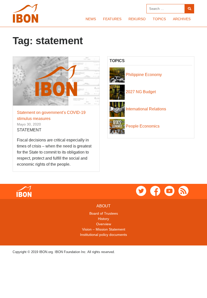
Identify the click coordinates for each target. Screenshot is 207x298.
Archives (182, 19)
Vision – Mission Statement (103, 229)
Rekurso (137, 19)
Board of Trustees (103, 213)
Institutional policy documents (103, 235)
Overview (103, 224)
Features (112, 19)
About (103, 206)
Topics (159, 19)
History (103, 219)
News (91, 19)
